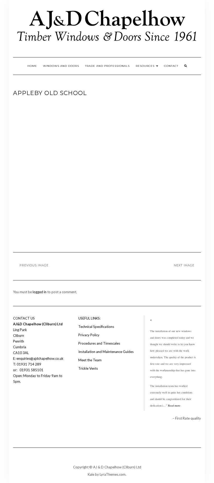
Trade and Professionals (107, 66)
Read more (174, 405)
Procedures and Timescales (99, 343)
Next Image (184, 265)
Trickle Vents (88, 368)
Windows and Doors (61, 66)
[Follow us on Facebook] (16, 397)
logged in (39, 292)
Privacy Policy (88, 335)
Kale (91, 474)
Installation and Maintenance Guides (106, 352)
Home (32, 66)
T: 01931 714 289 (27, 364)
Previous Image (34, 265)
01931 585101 (31, 370)
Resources (146, 66)
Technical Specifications (96, 327)
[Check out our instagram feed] (25, 397)
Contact (171, 66)
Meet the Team (90, 360)
